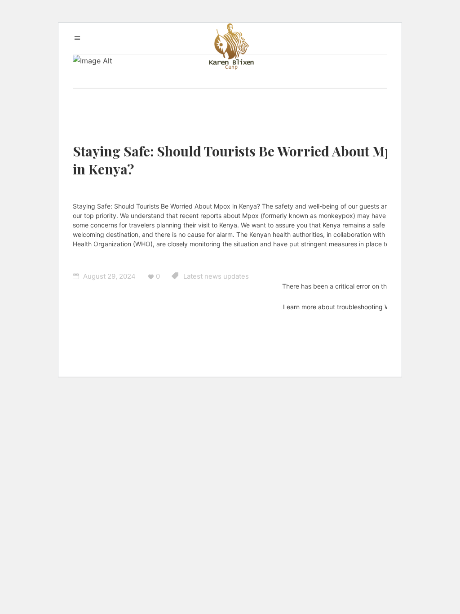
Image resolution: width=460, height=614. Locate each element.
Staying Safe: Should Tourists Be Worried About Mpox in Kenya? (240, 160)
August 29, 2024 (108, 276)
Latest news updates (216, 276)
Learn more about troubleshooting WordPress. (350, 307)
